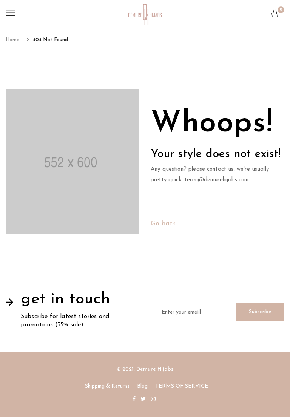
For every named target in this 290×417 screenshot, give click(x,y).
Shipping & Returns (107, 386)
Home (12, 39)
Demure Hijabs (154, 369)
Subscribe (260, 312)
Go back (163, 224)
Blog (142, 386)
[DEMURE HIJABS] (145, 14)
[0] (275, 15)
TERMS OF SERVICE (181, 386)
